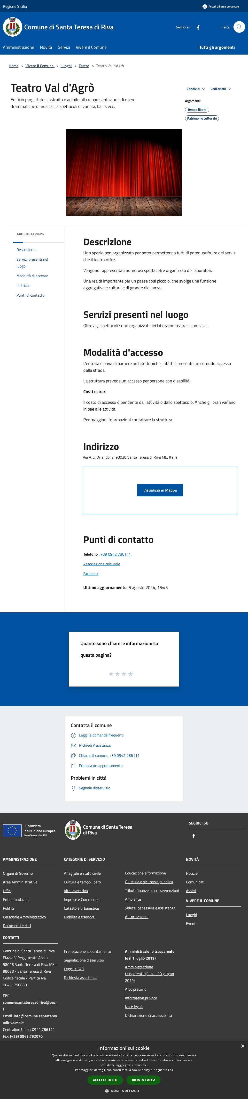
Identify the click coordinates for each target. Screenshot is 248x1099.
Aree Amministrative (20, 882)
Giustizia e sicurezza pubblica (149, 882)
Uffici (7, 891)
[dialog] (124, 1070)
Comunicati (195, 882)
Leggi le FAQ (74, 969)
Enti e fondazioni (17, 899)
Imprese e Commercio (81, 899)
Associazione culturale (101, 564)
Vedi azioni (218, 88)
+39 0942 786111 (116, 554)
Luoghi (66, 66)
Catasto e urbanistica (81, 908)
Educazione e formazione (145, 873)
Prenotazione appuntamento (87, 951)
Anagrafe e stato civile (82, 873)
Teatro (84, 66)
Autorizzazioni (136, 917)
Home (13, 66)
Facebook (90, 573)
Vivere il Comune (39, 66)
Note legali (134, 1007)
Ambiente (133, 899)
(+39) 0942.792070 (26, 1036)
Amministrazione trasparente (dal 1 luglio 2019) (149, 954)
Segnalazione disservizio (84, 960)
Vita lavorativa (76, 891)
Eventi (191, 923)
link (170, 1070)
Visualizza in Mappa (160, 490)
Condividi (194, 88)
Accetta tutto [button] (105, 1080)
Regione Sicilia (15, 6)
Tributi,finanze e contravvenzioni (152, 890)
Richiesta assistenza (80, 977)
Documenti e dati (17, 926)
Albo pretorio (135, 989)
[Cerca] (239, 27)
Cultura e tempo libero (82, 882)
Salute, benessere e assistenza (150, 908)
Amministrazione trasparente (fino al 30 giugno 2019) (149, 973)
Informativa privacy (141, 998)
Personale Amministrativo (24, 917)
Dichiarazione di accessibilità (148, 1015)
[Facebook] (196, 27)
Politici (8, 908)
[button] (124, 1090)
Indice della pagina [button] (30, 234)
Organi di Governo (18, 873)
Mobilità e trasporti (79, 917)
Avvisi (191, 891)
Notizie (192, 873)
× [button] (242, 1046)
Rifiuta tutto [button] (143, 1080)
